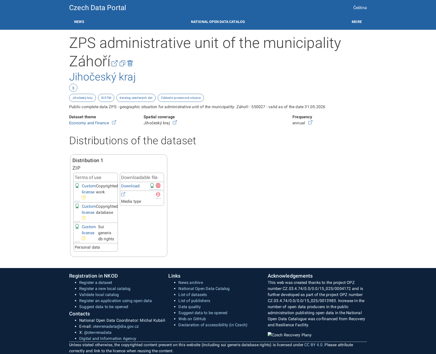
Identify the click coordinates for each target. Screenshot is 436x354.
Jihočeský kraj (82, 98)
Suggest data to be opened (103, 306)
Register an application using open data (115, 300)
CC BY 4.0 (313, 344)
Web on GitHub (192, 318)
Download (130, 186)
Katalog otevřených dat (136, 98)
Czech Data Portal (97, 8)
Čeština (360, 7)
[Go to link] (114, 123)
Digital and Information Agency (107, 338)
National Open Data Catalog (204, 288)
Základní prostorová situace (180, 98)
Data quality (189, 306)
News (79, 22)
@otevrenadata (98, 332)
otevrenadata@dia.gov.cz (116, 326)
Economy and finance (89, 123)
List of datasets (192, 294)
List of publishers (194, 300)
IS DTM (106, 98)
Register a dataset (95, 282)
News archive (190, 282)
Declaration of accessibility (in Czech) (213, 324)
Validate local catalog (99, 294)
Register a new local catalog (105, 288)
